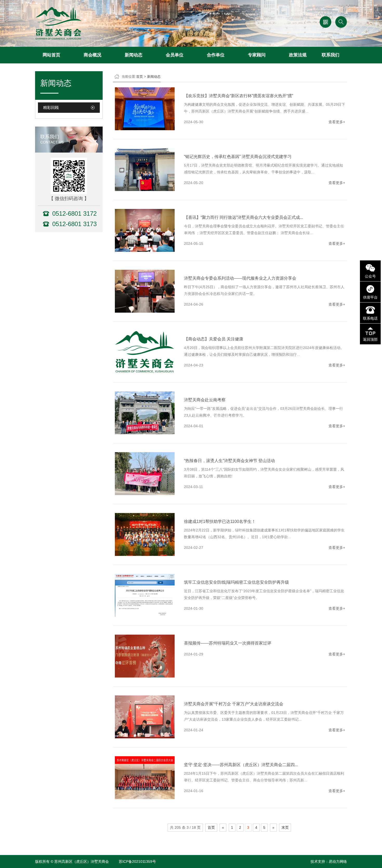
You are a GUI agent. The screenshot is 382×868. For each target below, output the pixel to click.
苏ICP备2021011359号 (137, 861)
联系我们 (330, 54)
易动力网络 (338, 861)
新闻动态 (133, 54)
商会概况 (92, 54)
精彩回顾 (51, 107)
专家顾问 (257, 54)
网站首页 (51, 54)
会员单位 (174, 54)
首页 (139, 76)
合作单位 (216, 54)
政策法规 (298, 54)
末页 (285, 827)
